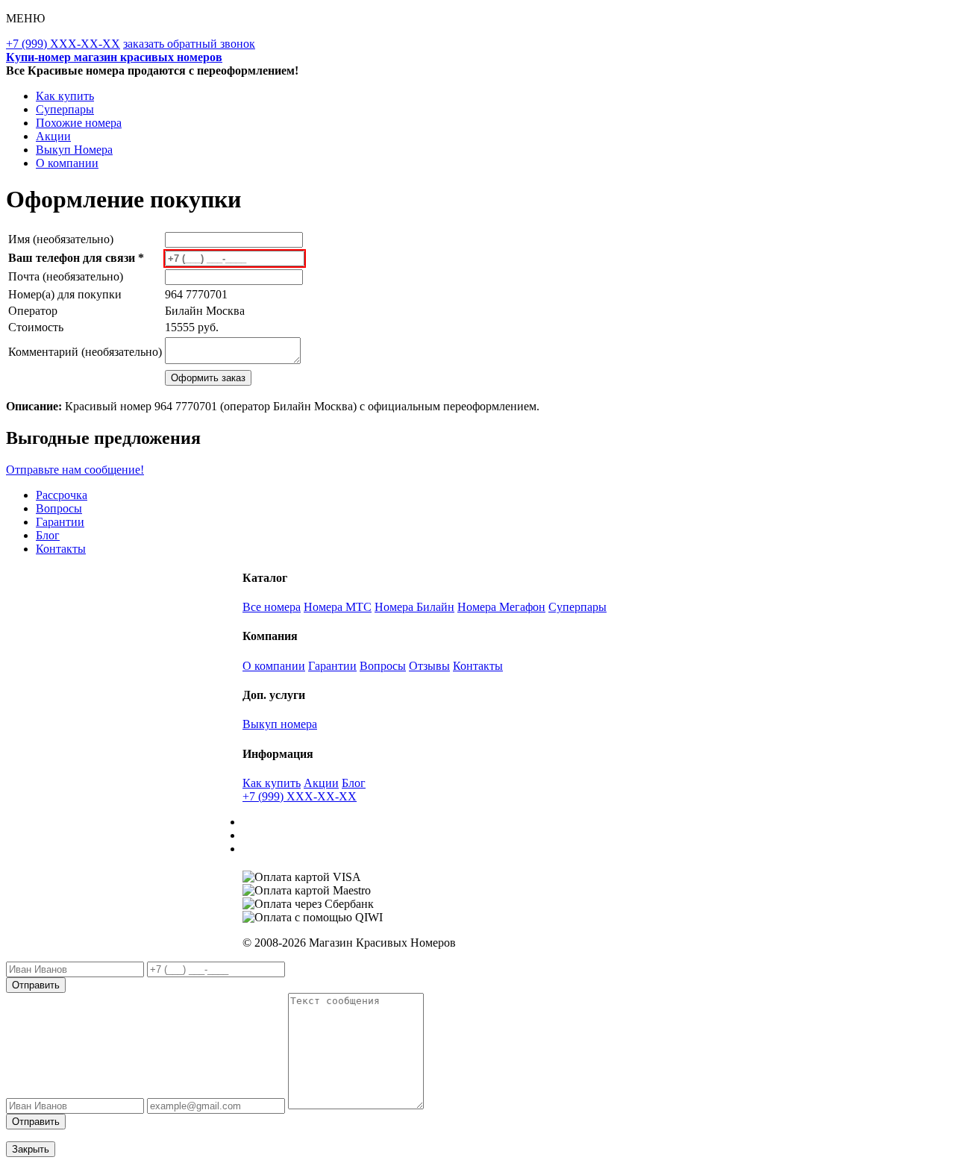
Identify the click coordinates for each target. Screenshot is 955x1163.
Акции (53, 136)
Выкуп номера (279, 724)
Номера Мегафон (501, 607)
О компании (67, 163)
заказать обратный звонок (189, 43)
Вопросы (59, 508)
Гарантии (60, 521)
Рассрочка (61, 495)
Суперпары (65, 109)
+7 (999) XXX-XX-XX (63, 43)
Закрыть (30, 1149)
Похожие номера (79, 122)
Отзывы (429, 665)
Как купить (65, 96)
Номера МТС (338, 607)
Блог (48, 535)
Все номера (271, 607)
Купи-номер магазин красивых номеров (114, 57)
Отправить (36, 985)
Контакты (61, 548)
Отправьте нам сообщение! (75, 469)
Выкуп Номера (74, 149)
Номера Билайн (414, 607)
